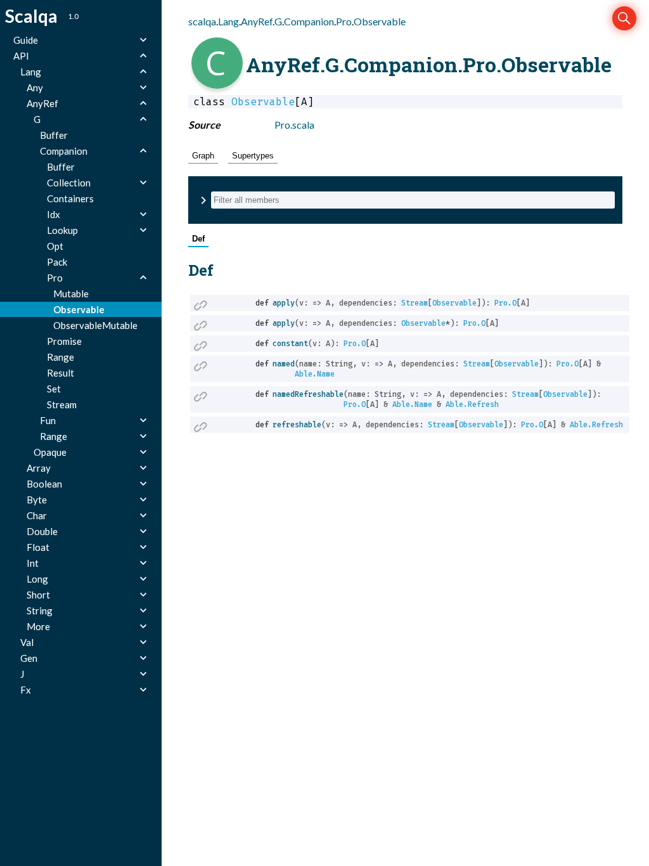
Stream (414, 303)
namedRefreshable (308, 394)
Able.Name (315, 374)
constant (290, 344)
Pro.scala (294, 125)
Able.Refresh (472, 404)
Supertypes (253, 155)
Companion (309, 21)
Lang (228, 21)
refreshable (297, 425)
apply (284, 303)
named (284, 364)
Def (198, 238)
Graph (203, 155)
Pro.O (505, 303)
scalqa (202, 21)
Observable (380, 21)
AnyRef (257, 21)
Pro (344, 21)
